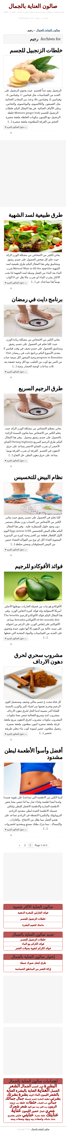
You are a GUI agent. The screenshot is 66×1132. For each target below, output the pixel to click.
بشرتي (55, 1098)
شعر (23, 1106)
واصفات (39, 1118)
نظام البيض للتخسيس (38, 477)
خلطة (22, 1102)
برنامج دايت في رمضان (37, 299)
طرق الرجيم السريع (41, 388)
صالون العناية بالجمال (33, 6)
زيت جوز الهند (33, 1107)
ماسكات (47, 1119)
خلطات (31, 1102)
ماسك (53, 1119)
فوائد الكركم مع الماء (33, 943)
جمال (20, 1098)
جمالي (52, 1102)
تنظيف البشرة (44, 1099)
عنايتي (28, 1114)
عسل (42, 1111)
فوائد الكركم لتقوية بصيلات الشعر (33, 948)
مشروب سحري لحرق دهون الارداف (38, 658)
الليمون (44, 1094)
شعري (50, 1111)
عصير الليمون (30, 1111)
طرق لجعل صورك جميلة (33, 962)
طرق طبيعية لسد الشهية (36, 214)
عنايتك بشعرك (40, 1116)
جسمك (28, 1099)
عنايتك (52, 1114)
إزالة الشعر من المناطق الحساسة (33, 968)
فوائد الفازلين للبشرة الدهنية (33, 912)
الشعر (14, 1085)
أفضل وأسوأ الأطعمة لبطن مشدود (33, 753)
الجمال (26, 1086)
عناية (16, 1110)
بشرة (23, 1094)
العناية (43, 1090)
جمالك (10, 1098)
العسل (55, 1090)
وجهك (27, 1119)
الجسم (35, 1086)
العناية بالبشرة (26, 1090)
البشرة (50, 1085)
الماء (37, 1094)
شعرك (14, 1106)
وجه (32, 1119)
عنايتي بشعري (14, 1115)
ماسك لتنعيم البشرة (33, 924)
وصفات (20, 1119)
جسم (34, 1099)
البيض (41, 1087)
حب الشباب (42, 1103)
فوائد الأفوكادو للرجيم (39, 566)
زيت (17, 1103)
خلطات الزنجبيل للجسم (36, 50)
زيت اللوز (43, 1107)
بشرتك (12, 1094)
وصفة (13, 1119)
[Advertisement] (33, 173)
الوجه (31, 1095)
